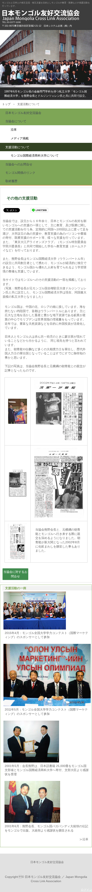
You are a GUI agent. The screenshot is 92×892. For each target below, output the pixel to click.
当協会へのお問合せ (18, 164)
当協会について (15, 121)
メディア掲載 (20, 138)
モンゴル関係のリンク (20, 172)
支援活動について (17, 147)
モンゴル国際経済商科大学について (35, 155)
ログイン (86, 889)
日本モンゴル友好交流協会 (46, 15)
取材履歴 (11, 181)
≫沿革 (83, 839)
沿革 (14, 129)
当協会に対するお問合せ (15, 574)
